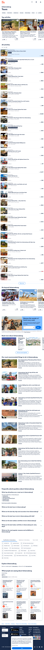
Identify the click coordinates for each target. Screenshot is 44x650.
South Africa (7, 623)
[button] (22, 53)
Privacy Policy (21, 632)
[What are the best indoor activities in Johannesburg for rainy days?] (41, 525)
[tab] (9, 540)
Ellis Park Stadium (6, 500)
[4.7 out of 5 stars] (5, 577)
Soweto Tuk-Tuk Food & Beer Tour (8, 602)
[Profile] (40, 2)
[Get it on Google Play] (15, 630)
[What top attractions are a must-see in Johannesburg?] (41, 492)
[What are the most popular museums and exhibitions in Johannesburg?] (41, 531)
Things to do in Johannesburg (21, 623)
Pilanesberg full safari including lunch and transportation (21, 581)
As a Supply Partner (36, 629)
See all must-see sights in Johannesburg (9, 503)
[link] (22, 53)
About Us (30, 629)
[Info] (7, 47)
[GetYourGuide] (3, 2)
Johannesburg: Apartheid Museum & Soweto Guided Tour (35, 581)
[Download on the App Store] (15, 634)
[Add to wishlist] (17, 20)
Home (3, 623)
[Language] (36, 2)
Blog (29, 632)
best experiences (29, 566)
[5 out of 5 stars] (8, 584)
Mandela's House (6, 499)
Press (29, 634)
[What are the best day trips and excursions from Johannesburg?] (41, 511)
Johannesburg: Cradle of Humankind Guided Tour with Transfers (21, 603)
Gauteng (13, 623)
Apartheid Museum (6, 497)
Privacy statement (27, 332)
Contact (20, 629)
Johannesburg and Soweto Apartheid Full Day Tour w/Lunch (8, 581)
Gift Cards (30, 636)
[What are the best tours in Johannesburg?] (41, 507)
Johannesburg (15, 566)
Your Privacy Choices (22, 634)
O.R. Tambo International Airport (9, 498)
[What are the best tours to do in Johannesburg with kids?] (41, 516)
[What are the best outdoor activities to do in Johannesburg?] (41, 520)
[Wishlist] (32, 2)
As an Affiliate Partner (37, 632)
